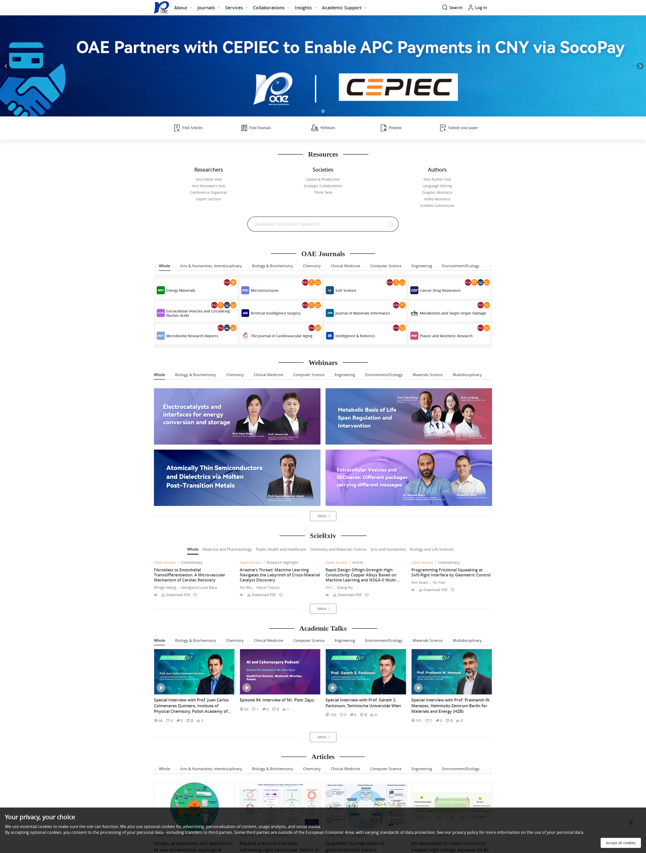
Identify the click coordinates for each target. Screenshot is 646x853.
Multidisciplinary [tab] (467, 374)
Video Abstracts (437, 199)
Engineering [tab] (422, 265)
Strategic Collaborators (323, 185)
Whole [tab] (164, 265)
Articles (323, 757)
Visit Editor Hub (209, 179)
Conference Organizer (208, 192)
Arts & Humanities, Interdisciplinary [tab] (211, 265)
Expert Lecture (208, 199)
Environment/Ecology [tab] (460, 265)
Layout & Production (323, 179)
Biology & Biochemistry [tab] (272, 265)
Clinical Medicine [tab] (345, 265)
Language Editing (437, 185)
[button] (312, 111)
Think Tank (323, 192)
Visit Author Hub (437, 179)
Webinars (323, 363)
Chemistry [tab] (312, 265)
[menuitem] (183, 7)
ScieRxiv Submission (437, 205)
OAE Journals (323, 254)
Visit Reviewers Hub (208, 185)
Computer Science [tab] (385, 265)
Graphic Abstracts (437, 192)
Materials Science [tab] (428, 374)
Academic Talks (323, 628)
